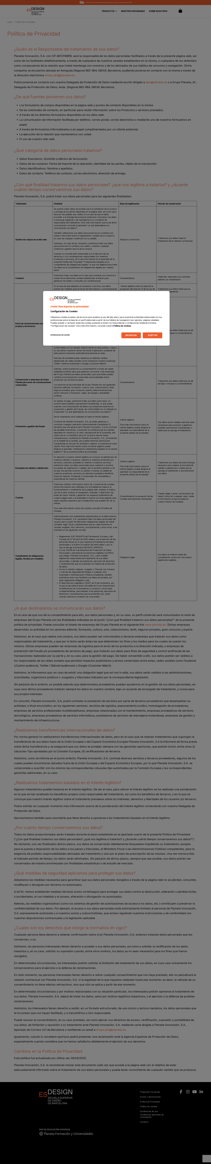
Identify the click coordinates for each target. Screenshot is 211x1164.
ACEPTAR (152, 335)
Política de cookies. (122, 326)
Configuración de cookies (60, 335)
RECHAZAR (131, 335)
